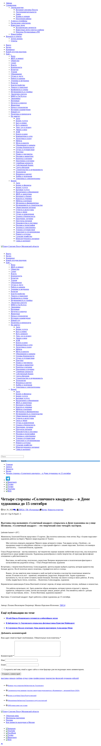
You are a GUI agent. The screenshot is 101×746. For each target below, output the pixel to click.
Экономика (15, 98)
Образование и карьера (25, 145)
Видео (8, 47)
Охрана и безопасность (25, 216)
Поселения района (23, 19)
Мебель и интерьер (24, 201)
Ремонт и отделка (23, 234)
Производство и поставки (27, 223)
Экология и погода (19, 94)
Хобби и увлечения (24, 176)
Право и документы (24, 154)
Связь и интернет (23, 241)
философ (59, 678)
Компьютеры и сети (24, 136)
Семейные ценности (24, 163)
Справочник (11, 5)
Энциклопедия (17, 7)
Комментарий (7, 656)
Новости (9, 469)
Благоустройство (18, 85)
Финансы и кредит (24, 174)
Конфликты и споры (19, 89)
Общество (15, 61)
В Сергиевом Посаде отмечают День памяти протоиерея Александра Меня (39, 628)
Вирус (8, 45)
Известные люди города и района (30, 30)
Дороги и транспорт (19, 87)
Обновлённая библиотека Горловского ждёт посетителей (27, 700)
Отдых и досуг (17, 76)
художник (67, 678)
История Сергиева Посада (27, 10)
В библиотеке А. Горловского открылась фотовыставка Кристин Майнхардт (40, 623)
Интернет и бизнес (24, 196)
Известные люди (18, 25)
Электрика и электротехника (28, 178)
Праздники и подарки (25, 161)
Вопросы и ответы (14, 36)
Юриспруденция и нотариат (27, 239)
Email (3, 665)
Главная (9, 464)
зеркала (12, 678)
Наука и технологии (19, 107)
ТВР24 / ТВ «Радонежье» (29, 510)
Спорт (13, 63)
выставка (5, 678)
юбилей (75, 678)
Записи (9, 467)
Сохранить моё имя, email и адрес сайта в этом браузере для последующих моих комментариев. (44, 669)
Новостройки (16, 34)
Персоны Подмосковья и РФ (28, 32)
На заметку (15, 116)
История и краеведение (21, 109)
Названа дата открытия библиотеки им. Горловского (26, 685)
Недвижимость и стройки (22, 92)
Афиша (9, 3)
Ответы (14, 41)
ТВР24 (62, 605)
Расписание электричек (21, 23)
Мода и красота (22, 143)
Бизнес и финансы (23, 185)
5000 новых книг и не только (17, 705)
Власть (14, 65)
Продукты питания (24, 221)
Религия (14, 83)
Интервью (15, 101)
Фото (13, 56)
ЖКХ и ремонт (17, 58)
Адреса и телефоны (19, 21)
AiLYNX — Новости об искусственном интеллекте (33, 730)
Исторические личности (26, 27)
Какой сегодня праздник (16, 52)
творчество (50, 678)
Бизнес (14, 181)
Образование (16, 74)
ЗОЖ (18, 132)
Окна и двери (21, 212)
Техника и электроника (25, 227)
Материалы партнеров (15, 718)
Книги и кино (22, 134)
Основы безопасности (25, 147)
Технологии (21, 172)
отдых (25, 678)
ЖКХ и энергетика (24, 194)
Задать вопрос (17, 39)
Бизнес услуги (22, 121)
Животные (15, 105)
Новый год (15, 112)
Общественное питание (26, 207)
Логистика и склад (24, 138)
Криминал (10, 49)
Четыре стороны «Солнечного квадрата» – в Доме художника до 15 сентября (38, 473)
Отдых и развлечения (25, 214)
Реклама (9, 720)
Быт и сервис (21, 123)
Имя (3, 660)
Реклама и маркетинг (25, 156)
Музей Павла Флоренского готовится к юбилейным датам (32, 618)
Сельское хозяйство (24, 236)
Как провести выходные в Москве (20, 722)
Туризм (14, 72)
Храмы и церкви (23, 16)
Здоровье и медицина (20, 81)
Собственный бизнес (25, 165)
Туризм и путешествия (25, 230)
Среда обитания (22, 167)
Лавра (18, 14)
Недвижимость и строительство (29, 205)
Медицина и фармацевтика (27, 203)
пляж (30, 678)
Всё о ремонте (22, 125)
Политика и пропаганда (21, 114)
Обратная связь (12, 716)
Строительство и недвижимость (29, 170)
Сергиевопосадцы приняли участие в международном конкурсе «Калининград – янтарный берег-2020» (44, 690)
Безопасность (16, 67)
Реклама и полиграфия (25, 225)
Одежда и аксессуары (25, 210)
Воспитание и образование (27, 192)
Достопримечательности (26, 12)
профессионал (39, 678)
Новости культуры (55, 510)
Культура (14, 69)
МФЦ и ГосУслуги (18, 96)
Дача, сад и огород (23, 127)
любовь (19, 678)
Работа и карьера (18, 78)
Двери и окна (21, 130)
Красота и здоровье (24, 198)
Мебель (19, 141)
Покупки (19, 152)
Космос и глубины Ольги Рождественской (22, 695)
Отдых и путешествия (25, 150)
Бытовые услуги (23, 190)
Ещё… (8, 54)
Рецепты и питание (24, 158)
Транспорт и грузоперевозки (28, 232)
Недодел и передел (19, 103)
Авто (18, 118)
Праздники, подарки (24, 218)
